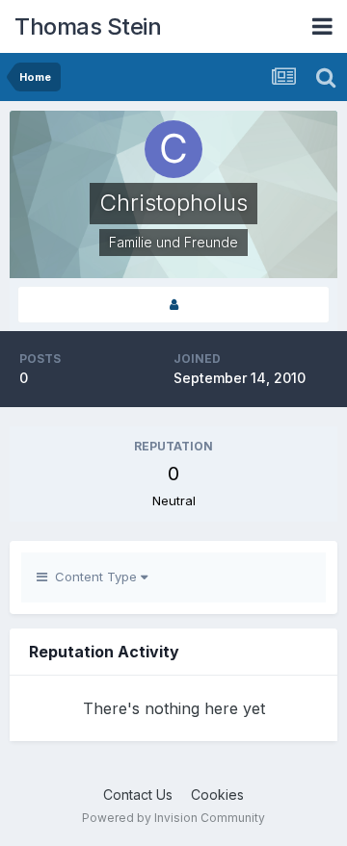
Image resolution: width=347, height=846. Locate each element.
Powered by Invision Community (173, 817)
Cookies (217, 794)
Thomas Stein (87, 26)
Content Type (94, 576)
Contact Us (138, 794)
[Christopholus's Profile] (173, 304)
